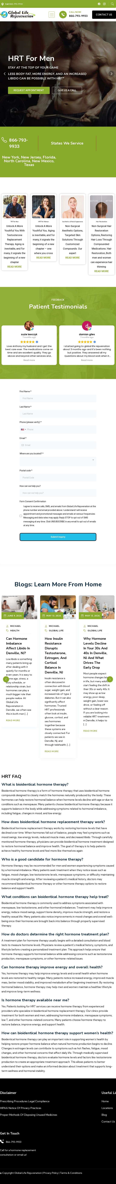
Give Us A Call (67, 90)
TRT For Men (15, 222)
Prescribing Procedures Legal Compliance (25, 1101)
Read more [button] (31, 360)
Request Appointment (29, 90)
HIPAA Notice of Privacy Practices (20, 1108)
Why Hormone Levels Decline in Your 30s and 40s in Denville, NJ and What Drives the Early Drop (95, 653)
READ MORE (14, 266)
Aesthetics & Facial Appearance (72, 222)
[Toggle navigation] (52, 15)
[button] (111, 74)
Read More (13, 720)
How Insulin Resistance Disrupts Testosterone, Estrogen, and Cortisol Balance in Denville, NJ (55, 655)
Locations (107, 1108)
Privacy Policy (50, 1172)
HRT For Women (43, 222)
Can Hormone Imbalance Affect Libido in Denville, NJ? (18, 645)
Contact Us (108, 1121)
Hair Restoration (101, 222)
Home (105, 1101)
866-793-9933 (78, 16)
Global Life (56, 630)
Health (14, 630)
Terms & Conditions (71, 1172)
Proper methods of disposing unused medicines (28, 1114)
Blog (104, 1114)
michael (15, 626)
